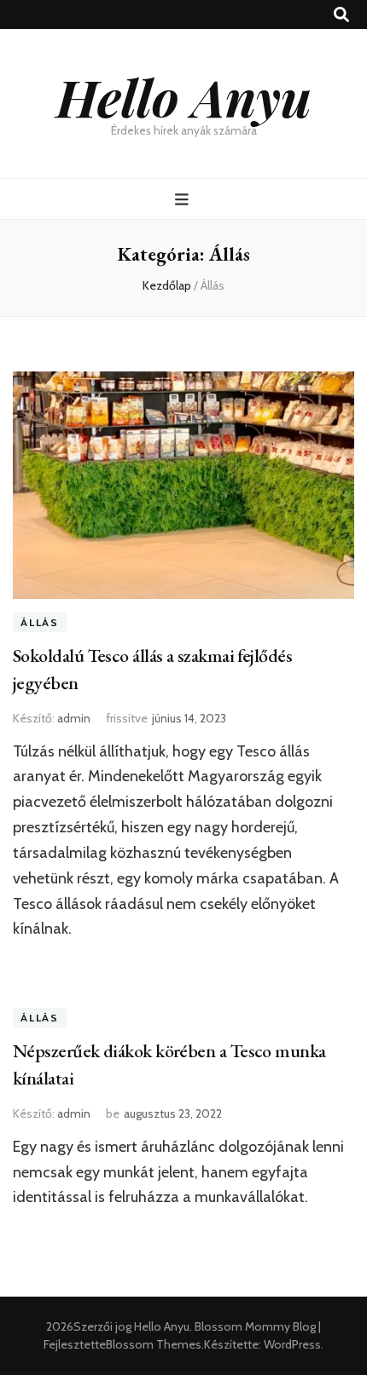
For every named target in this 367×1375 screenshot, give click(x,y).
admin (73, 718)
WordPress (292, 1344)
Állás (39, 622)
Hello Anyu (184, 96)
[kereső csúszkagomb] (341, 15)
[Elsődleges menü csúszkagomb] (184, 200)
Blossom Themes (153, 1344)
